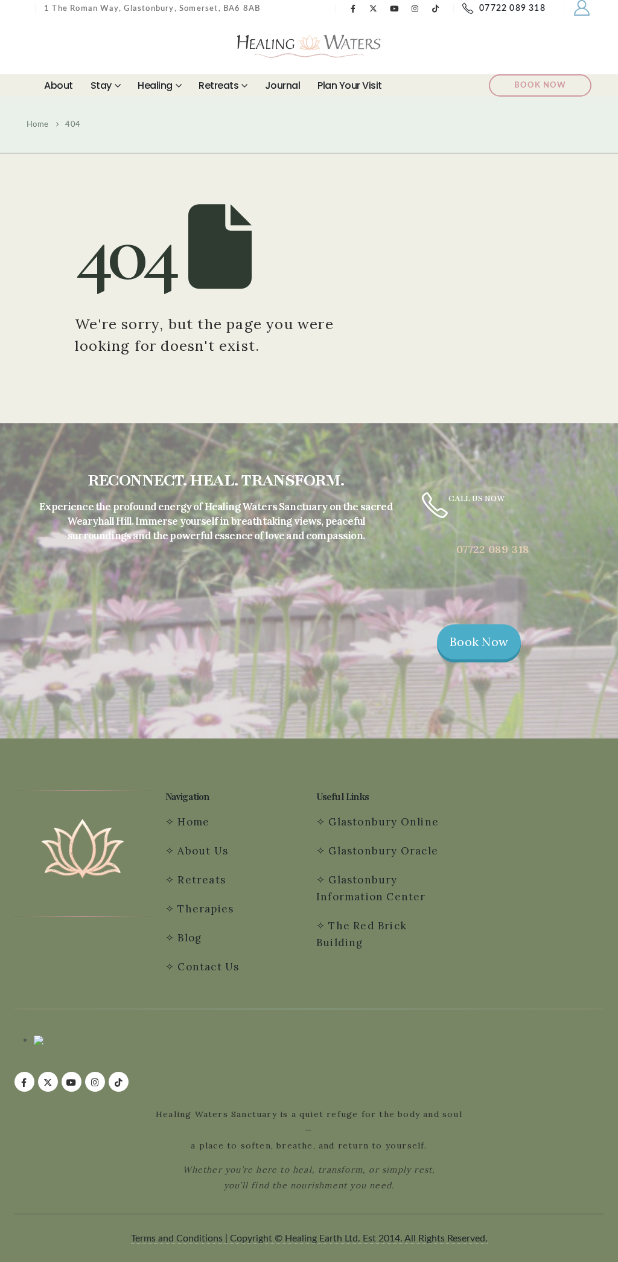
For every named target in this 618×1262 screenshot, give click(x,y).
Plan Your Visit (349, 85)
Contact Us (209, 966)
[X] (373, 8)
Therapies (205, 908)
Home (193, 821)
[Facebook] (353, 8)
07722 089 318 (512, 8)
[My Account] (582, 8)
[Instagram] (415, 8)
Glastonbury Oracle (383, 850)
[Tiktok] (435, 8)
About (58, 85)
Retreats (218, 85)
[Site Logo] (309, 45)
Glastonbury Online (382, 821)
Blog (189, 937)
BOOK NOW (540, 85)
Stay (101, 85)
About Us (202, 850)
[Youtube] (394, 8)
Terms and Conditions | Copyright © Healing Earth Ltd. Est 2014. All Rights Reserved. (309, 1238)
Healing (155, 85)
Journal (283, 85)
